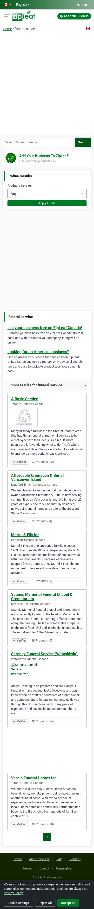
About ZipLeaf (39, 859)
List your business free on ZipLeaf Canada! (44, 327)
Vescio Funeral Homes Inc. (34, 778)
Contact (75, 859)
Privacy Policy (13, 893)
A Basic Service (24, 399)
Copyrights (64, 868)
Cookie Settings (18, 903)
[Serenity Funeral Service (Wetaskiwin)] (47, 672)
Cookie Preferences (47, 877)
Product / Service (19, 185)
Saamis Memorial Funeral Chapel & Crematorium (42, 596)
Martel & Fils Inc (25, 535)
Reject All (45, 903)
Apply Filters (47, 203)
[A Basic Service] (47, 417)
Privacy (44, 868)
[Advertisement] (47, 84)
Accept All (68, 903)
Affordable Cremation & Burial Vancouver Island (37, 477)
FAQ (59, 859)
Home (7, 29)
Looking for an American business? (38, 352)
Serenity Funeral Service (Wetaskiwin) (44, 654)
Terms (27, 868)
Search (83, 142)
